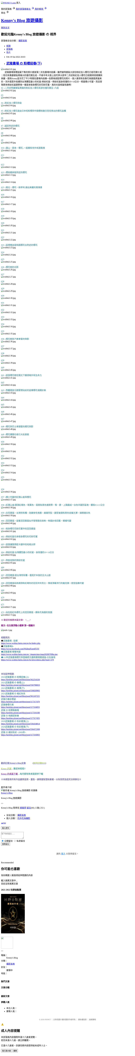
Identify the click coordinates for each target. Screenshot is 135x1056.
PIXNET (48, 1019)
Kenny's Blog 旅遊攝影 (22, 20)
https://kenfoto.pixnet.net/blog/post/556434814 (20, 724)
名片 (8, 52)
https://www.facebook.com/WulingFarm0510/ (20, 649)
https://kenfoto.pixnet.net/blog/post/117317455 (20, 718)
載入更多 (5, 828)
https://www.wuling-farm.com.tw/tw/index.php (20, 643)
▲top (3, 823)
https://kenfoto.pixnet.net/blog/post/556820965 (20, 690)
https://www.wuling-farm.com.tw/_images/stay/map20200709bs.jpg (29, 654)
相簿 (8, 46)
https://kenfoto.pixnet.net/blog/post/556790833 (20, 685)
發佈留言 (5, 844)
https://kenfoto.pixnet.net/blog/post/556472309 (20, 729)
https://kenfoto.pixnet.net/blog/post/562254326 (20, 679)
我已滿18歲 (6, 1051)
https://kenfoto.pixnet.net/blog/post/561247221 (20, 696)
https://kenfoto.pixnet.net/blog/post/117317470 (20, 702)
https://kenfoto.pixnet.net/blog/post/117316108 (20, 713)
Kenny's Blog (7, 793)
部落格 (9, 49)
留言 (29, 808)
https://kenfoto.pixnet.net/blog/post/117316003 (20, 735)
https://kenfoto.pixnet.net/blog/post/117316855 (20, 707)
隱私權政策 (82, 1019)
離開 (15, 1051)
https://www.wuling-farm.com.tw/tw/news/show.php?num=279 (27, 660)
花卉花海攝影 (23, 818)
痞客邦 (23, 808)
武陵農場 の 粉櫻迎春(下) (24, 63)
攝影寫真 (22, 41)
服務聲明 (92, 1019)
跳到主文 (5, 28)
